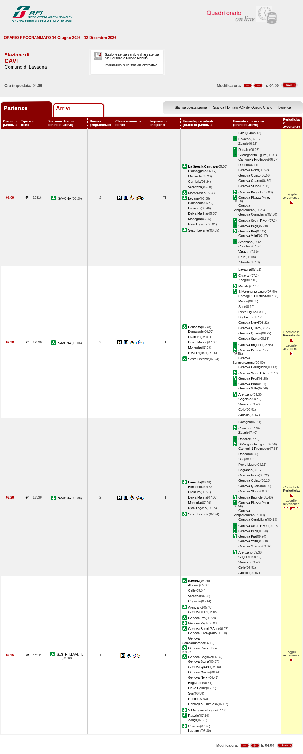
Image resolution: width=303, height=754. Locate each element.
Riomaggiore (197, 171)
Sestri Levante (198, 230)
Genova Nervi (248, 170)
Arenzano (245, 242)
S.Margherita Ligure (252, 155)
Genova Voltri (248, 235)
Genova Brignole (250, 192)
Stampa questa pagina (191, 107)
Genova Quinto (249, 175)
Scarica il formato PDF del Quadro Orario (242, 107)
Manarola (195, 176)
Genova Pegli (248, 226)
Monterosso (196, 193)
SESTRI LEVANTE (70, 654)
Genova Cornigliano (252, 214)
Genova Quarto (249, 180)
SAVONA (65, 198)
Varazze (244, 251)
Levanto (194, 198)
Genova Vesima (249, 546)
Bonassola (195, 203)
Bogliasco (245, 317)
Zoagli (242, 143)
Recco (243, 164)
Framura (194, 208)
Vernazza (195, 187)
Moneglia (194, 219)
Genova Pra (247, 231)
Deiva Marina (197, 213)
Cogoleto (244, 246)
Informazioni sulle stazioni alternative (131, 65)
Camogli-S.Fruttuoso (253, 159)
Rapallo (243, 149)
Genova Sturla (248, 186)
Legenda (284, 107)
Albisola (243, 262)
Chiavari (244, 139)
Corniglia (194, 181)
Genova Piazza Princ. (254, 197)
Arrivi (63, 108)
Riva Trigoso (197, 224)
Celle (242, 257)
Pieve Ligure (247, 312)
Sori (241, 306)
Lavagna (244, 133)
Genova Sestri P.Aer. (253, 220)
